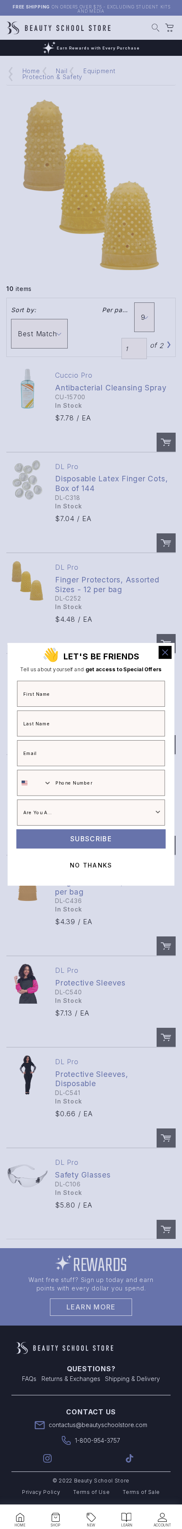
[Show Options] (158, 813)
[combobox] (34, 783)
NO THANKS (91, 866)
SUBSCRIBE (91, 839)
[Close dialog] (165, 652)
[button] (20, 1517)
